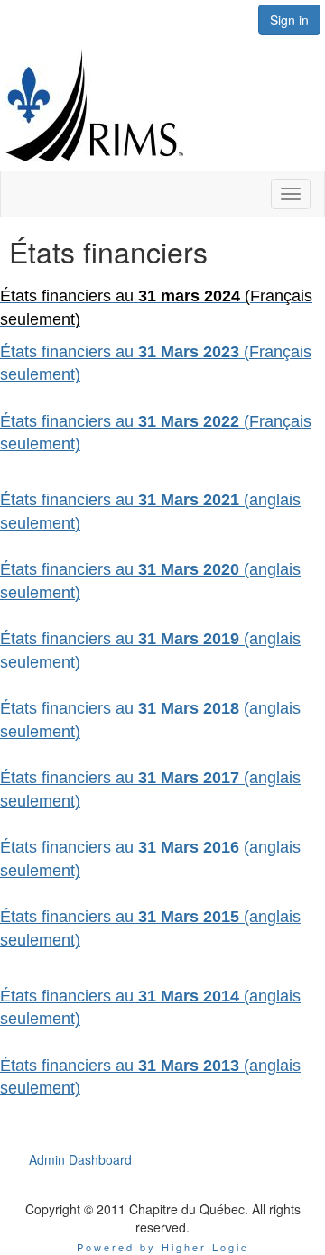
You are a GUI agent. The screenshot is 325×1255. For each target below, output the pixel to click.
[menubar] (80, 1159)
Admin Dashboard (80, 1159)
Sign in (289, 20)
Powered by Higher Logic (163, 1247)
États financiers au (69, 778)
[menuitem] (80, 1159)
